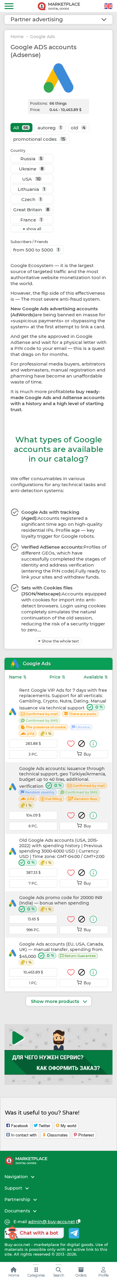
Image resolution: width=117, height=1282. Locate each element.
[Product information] (93, 744)
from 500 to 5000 (36, 250)
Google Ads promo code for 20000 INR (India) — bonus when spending (60, 903)
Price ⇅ (57, 677)
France (31, 220)
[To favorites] (71, 743)
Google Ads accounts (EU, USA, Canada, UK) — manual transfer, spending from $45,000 (61, 953)
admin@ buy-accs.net (51, 1221)
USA (31, 179)
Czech (31, 199)
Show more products (55, 1001)
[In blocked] (81, 743)
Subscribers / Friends (29, 241)
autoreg (50, 128)
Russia (31, 158)
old (78, 128)
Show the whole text (60, 641)
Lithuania (31, 189)
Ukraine (31, 169)
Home (17, 36)
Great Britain (31, 209)
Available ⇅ (96, 677)
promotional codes (39, 139)
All (20, 128)
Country (18, 150)
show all (33, 229)
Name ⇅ (18, 677)
